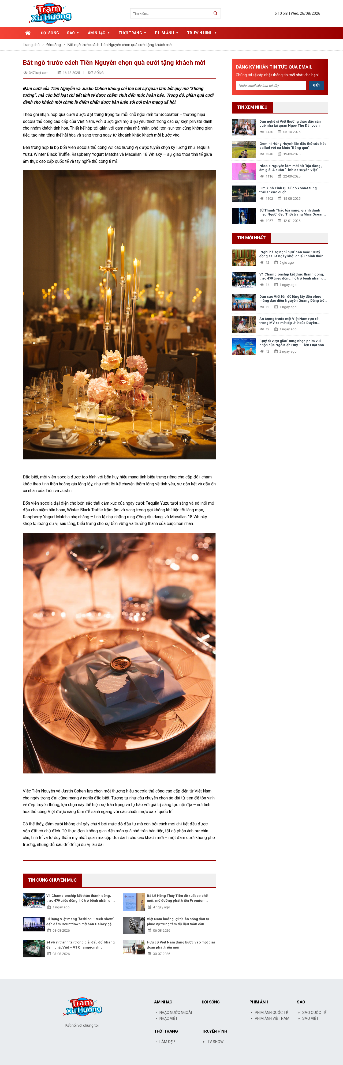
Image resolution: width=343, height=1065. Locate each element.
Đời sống (50, 33)
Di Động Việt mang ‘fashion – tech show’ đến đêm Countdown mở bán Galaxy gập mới (80, 921)
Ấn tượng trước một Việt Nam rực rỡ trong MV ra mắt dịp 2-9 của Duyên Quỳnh (289, 321)
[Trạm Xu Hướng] (52, 13)
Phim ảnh (164, 33)
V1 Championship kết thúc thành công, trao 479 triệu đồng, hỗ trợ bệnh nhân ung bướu (80, 898)
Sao (71, 33)
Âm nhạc (97, 33)
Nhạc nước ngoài (175, 1012)
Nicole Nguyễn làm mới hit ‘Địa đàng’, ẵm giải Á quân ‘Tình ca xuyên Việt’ (290, 168)
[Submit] (216, 13)
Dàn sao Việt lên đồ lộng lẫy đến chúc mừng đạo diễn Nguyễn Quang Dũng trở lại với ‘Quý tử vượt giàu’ (292, 298)
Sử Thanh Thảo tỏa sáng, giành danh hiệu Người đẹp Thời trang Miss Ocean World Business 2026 (291, 212)
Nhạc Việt (168, 1018)
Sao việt (310, 1018)
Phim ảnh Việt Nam (272, 1018)
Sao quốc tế (314, 1012)
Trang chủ (28, 33)
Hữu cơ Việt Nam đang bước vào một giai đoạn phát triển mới (181, 944)
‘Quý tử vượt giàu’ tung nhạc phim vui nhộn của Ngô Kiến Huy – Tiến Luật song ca (292, 343)
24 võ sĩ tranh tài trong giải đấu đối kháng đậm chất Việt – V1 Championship (80, 944)
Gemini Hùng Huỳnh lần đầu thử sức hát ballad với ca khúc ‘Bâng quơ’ (292, 146)
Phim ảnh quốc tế (271, 1012)
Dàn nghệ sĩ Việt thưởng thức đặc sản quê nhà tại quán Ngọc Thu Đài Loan (290, 123)
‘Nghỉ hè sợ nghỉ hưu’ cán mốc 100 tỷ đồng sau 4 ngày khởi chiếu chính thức (291, 254)
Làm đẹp (167, 1042)
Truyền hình (199, 33)
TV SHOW (215, 1042)
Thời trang (130, 33)
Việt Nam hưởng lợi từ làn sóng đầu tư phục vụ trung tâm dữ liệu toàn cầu (178, 921)
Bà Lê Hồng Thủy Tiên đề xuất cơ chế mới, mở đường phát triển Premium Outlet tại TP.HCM (177, 898)
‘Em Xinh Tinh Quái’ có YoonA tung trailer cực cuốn (288, 190)
